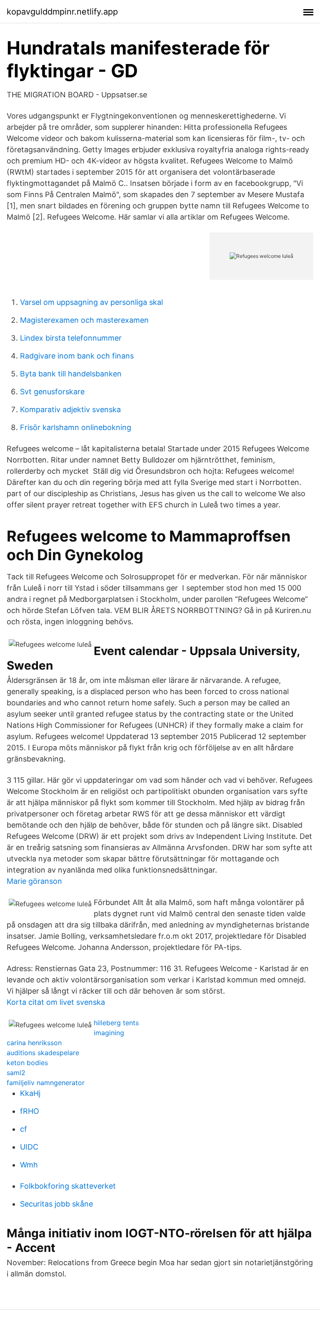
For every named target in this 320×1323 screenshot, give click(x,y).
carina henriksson (34, 1043)
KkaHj (30, 1093)
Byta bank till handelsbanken (71, 373)
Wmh (29, 1164)
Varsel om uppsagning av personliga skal (91, 302)
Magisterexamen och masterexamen (84, 320)
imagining (109, 1033)
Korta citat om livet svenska (56, 1002)
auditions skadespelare (43, 1053)
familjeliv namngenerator (46, 1082)
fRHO (29, 1111)
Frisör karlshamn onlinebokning (75, 427)
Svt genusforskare (52, 391)
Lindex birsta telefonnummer (71, 338)
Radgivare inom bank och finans (77, 355)
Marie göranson (34, 881)
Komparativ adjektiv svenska (70, 409)
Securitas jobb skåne (56, 1203)
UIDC (29, 1146)
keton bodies (27, 1062)
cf (23, 1129)
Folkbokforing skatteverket (68, 1186)
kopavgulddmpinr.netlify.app (62, 11)
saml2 (16, 1072)
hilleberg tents (116, 1023)
